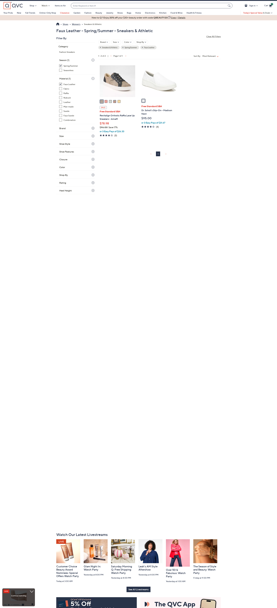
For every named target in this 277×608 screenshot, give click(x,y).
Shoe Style (64, 143)
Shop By (63, 175)
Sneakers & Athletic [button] (109, 47)
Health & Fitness (194, 13)
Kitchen (162, 13)
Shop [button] (32, 5)
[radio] (101, 101)
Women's (76, 24)
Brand (62, 128)
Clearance (64, 13)
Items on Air (60, 5)
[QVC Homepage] (57, 24)
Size (61, 136)
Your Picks (8, 13)
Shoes (120, 13)
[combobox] (149, 5)
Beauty (99, 13)
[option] (138, 17)
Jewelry (109, 13)
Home (138, 13)
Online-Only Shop (47, 13)
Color (62, 167)
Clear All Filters (213, 36)
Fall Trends (30, 13)
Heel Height (65, 190)
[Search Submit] (229, 5)
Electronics (150, 13)
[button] (246, 6)
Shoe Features (66, 151)
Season (64, 60)
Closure (63, 159)
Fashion (87, 13)
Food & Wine (177, 13)
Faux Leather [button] (149, 47)
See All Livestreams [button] (138, 589)
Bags (129, 13)
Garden (76, 13)
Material (65, 78)
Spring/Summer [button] (130, 47)
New (19, 13)
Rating (62, 182)
